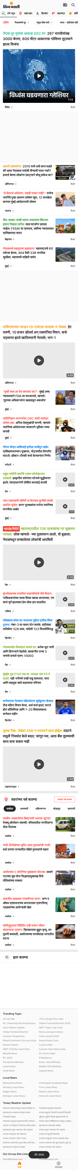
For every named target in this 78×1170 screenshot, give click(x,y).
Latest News (9, 1066)
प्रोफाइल (58, 1167)
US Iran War (9, 1019)
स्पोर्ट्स (8, 464)
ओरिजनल (9, 183)
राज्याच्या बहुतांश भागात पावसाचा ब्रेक (54, 1138)
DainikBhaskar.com (12, 1159)
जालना (8, 210)
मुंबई (7, 266)
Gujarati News (46, 1070)
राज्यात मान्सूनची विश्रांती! (49, 1134)
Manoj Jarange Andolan (51, 1031)
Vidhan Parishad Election (15, 1031)
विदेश (7, 107)
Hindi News (9, 1070)
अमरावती (24, 808)
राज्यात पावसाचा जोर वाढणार (50, 1147)
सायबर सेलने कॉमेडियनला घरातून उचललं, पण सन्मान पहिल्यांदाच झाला (56, 1121)
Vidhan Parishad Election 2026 (54, 1023)
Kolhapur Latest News (14, 1095)
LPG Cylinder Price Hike (51, 1019)
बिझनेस (8, 239)
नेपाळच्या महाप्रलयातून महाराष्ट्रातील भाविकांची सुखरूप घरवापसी (20, 1108)
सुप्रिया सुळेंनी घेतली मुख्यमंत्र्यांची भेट (53, 1116)
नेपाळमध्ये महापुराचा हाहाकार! (50, 1108)
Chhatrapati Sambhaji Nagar (53, 1083)
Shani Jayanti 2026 (49, 1036)
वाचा (19, 1167)
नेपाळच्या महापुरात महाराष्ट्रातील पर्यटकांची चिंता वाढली (20, 1121)
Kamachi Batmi (10, 1044)
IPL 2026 (7, 1057)
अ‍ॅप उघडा (39, 1154)
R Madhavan (45, 1057)
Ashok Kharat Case (48, 1040)
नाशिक (8, 611)
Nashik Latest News (49, 1091)
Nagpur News (10, 1091)
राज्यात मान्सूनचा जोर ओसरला (14, 1134)
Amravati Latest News (50, 1095)
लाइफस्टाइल (10, 786)
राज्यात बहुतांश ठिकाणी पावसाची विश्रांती (55, 1112)
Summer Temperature (14, 1036)
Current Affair (46, 1044)
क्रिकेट (8, 637)
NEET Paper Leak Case (51, 1027)
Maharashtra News (12, 1083)
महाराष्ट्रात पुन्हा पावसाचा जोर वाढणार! (18, 1129)
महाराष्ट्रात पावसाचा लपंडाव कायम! (16, 1112)
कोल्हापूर (56, 808)
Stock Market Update (14, 1027)
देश (6, 491)
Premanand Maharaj (13, 1062)
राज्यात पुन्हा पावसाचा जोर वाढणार (52, 1129)
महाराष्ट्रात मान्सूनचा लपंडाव (14, 1147)
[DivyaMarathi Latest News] (11, 6)
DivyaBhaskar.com (48, 1159)
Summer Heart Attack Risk (52, 1049)
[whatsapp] (67, 107)
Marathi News (10, 1053)
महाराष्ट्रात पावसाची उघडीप (50, 1125)
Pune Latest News (48, 1087)
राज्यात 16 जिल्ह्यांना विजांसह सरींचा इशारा (19, 1125)
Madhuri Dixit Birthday (50, 1066)
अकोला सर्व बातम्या (64, 799)
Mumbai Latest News (13, 1087)
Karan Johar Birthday (49, 1062)
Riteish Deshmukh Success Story (19, 1040)
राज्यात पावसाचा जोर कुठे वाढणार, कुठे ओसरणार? (56, 1142)
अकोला (10, 808)
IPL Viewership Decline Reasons (19, 1023)
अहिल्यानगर (40, 808)
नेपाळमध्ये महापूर (9, 1116)
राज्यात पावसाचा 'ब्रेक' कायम (14, 1138)
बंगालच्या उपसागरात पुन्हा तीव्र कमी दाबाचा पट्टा (20, 1142)
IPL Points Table (47, 1053)
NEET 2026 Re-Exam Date (16, 1049)
